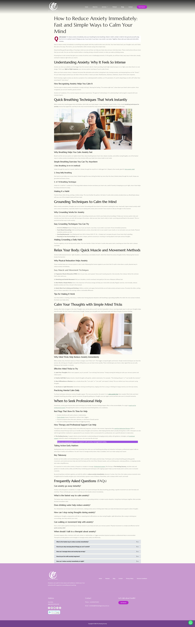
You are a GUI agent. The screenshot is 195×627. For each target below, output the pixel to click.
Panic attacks (61, 417)
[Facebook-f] (49, 608)
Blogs (122, 7)
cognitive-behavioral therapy (122, 428)
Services (104, 7)
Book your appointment (65, 442)
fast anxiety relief (130, 169)
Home (86, 7)
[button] (190, 622)
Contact (131, 7)
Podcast (115, 7)
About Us (95, 7)
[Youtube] (55, 608)
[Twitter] (52, 608)
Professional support (99, 466)
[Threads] (60, 608)
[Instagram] (57, 608)
